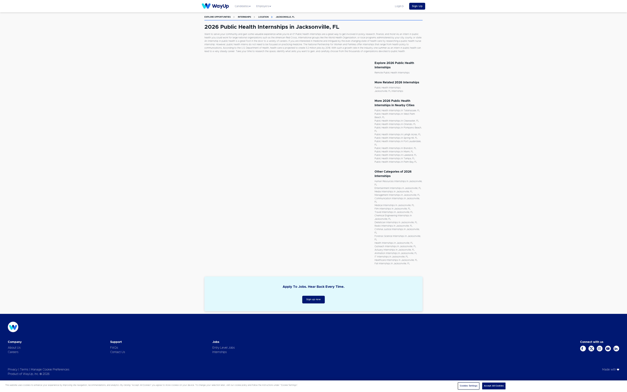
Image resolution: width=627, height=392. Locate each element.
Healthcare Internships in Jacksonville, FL (396, 260)
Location (263, 17)
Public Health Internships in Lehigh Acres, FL (398, 134)
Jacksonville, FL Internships (389, 91)
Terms (24, 369)
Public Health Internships (388, 88)
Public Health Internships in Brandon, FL (395, 148)
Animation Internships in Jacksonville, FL (396, 253)
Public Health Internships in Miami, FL (394, 152)
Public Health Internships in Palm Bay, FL (396, 162)
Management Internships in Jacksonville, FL (397, 195)
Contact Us (117, 352)
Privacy (12, 369)
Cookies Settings (468, 386)
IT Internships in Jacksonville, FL (391, 257)
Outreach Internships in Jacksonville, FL (395, 246)
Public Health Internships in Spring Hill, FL (396, 138)
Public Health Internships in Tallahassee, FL (397, 110)
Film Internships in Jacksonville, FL (392, 209)
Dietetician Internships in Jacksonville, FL (396, 222)
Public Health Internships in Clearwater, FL (397, 121)
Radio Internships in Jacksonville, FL (393, 226)
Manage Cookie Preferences (50, 369)
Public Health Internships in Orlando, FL (395, 124)
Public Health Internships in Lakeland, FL (396, 155)
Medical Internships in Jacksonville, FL (394, 205)
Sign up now (313, 299)
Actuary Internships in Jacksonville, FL (395, 250)
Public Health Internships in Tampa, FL (395, 158)
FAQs (114, 347)
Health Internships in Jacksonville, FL (394, 243)
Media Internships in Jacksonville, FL (394, 192)
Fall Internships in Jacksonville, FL (392, 263)
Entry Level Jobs (223, 347)
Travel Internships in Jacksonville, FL (394, 212)
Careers (13, 352)
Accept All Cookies (494, 386)
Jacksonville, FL (285, 17)
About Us (14, 347)
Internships (244, 17)
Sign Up (417, 6)
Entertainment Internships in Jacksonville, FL (398, 188)
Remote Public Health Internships (392, 73)
